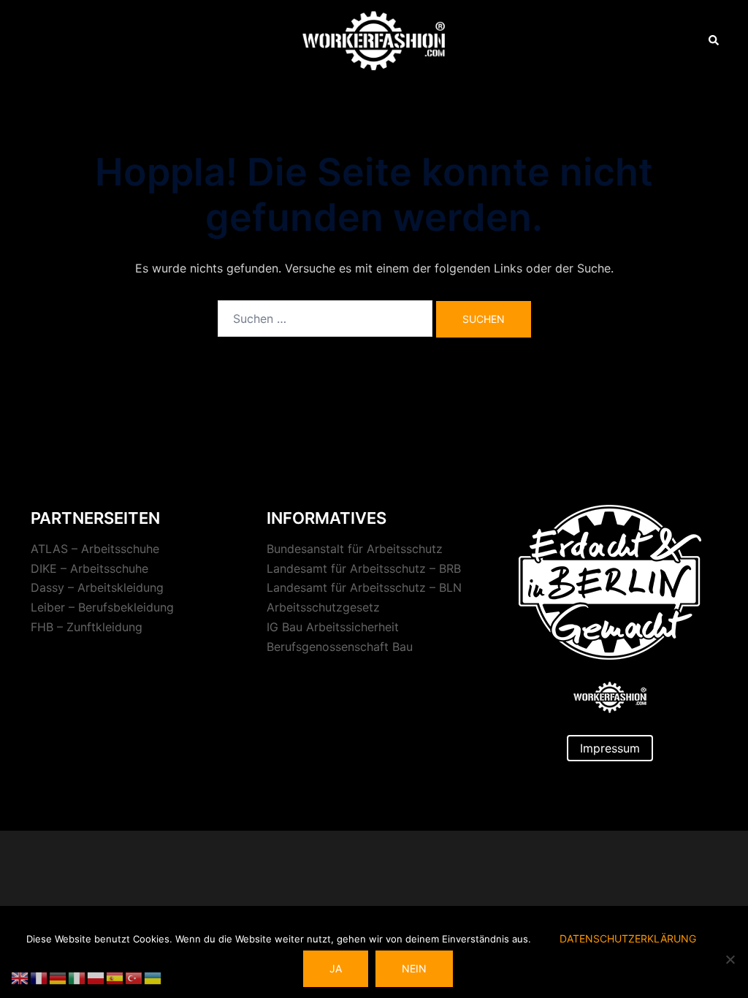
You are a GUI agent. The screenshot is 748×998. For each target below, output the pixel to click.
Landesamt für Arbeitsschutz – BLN (364, 587)
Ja (335, 968)
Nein (414, 968)
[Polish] (96, 977)
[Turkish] (134, 977)
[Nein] (729, 959)
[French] (39, 977)
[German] (58, 977)
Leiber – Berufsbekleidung (102, 607)
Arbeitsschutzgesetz (323, 607)
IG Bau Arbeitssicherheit (333, 627)
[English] (20, 977)
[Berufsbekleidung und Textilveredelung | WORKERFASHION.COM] (373, 39)
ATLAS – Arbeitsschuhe (95, 548)
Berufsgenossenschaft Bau (340, 646)
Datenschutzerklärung (628, 938)
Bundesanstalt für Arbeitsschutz (355, 548)
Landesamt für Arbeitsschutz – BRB (364, 568)
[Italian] (77, 977)
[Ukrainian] (153, 977)
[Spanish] (115, 977)
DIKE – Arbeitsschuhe (89, 568)
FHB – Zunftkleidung (86, 627)
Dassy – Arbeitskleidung (97, 587)
